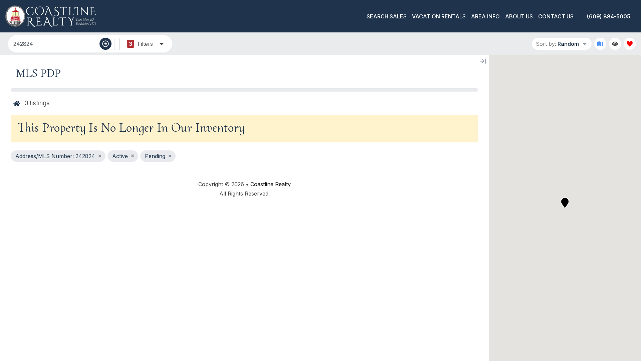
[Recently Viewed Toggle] (615, 44)
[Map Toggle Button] (600, 44)
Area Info (485, 16)
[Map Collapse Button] (483, 61)
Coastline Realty (270, 184)
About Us (519, 16)
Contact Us (556, 16)
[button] (565, 203)
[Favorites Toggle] (630, 44)
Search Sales (387, 16)
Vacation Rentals (439, 16)
